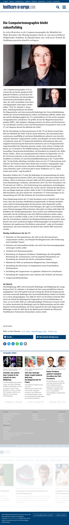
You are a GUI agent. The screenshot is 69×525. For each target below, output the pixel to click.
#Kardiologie (19, 402)
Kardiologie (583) (40, 331)
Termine (49, 1)
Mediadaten (41, 1)
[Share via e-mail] (25, 343)
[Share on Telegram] (21, 343)
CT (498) (26, 331)
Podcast (11, 1)
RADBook (34, 1)
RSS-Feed (61, 422)
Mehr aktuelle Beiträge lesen (48, 337)
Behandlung (7, 418)
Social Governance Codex (11, 435)
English (6, 1)
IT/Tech (5, 422)
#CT (14, 402)
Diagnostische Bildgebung (11, 414)
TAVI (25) (53, 331)
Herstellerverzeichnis (39, 420)
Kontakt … (9, 337)
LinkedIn (61, 420)
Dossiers (35, 414)
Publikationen (19, 1)
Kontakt (5, 431)
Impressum (6, 439)
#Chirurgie (30, 402)
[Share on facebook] (4, 343)
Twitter (60, 416)
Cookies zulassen (61, 515)
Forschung (6, 423)
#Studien (59, 402)
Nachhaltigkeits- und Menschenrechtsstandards (18, 433)
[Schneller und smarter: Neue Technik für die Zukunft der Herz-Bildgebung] (13, 361)
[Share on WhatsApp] (17, 343)
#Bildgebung (9, 402)
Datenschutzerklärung (13, 518)
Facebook (61, 414)
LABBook (27, 1)
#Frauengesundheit (39, 402)
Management (7, 420)
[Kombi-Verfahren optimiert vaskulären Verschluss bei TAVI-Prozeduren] (56, 361)
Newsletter (56, 1)
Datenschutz (7, 437)
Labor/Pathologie (8, 416)
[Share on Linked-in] (13, 343)
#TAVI (64, 402)
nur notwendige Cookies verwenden (43, 515)
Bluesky (60, 418)
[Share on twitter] (9, 343)
